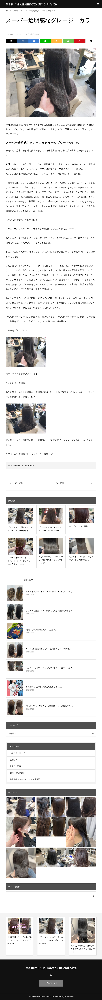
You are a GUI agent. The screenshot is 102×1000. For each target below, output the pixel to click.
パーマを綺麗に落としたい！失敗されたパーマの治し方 (49, 649)
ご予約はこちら (51, 983)
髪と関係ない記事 (17, 773)
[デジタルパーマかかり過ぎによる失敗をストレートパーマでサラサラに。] (51, 826)
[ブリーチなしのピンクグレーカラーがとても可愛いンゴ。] (21, 807)
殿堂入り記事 (34, 34)
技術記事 (13, 760)
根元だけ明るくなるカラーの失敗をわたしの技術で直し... (50, 706)
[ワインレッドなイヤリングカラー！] (21, 832)
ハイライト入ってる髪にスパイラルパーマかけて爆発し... (50, 591)
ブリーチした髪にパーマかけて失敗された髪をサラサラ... (50, 611)
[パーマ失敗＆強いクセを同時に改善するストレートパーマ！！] (51, 807)
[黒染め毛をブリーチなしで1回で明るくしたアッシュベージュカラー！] (81, 807)
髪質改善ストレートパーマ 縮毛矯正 (25, 779)
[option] (19, 936)
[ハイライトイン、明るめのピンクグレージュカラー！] (81, 857)
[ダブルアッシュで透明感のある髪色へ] (21, 863)
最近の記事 (28, 580)
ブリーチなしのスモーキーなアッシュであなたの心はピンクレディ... (51, 940)
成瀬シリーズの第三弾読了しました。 (42, 630)
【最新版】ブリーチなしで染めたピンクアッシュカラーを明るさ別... (19, 940)
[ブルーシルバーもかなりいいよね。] (81, 832)
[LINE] (45, 41)
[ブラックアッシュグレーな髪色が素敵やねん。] (51, 857)
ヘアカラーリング (22, 34)
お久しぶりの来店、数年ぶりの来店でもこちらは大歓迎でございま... (83, 949)
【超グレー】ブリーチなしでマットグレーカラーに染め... (50, 668)
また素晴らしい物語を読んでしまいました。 (44, 687)
